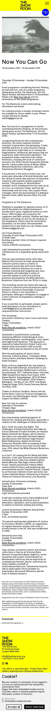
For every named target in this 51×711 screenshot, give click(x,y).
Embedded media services (18, 701)
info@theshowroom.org (13, 656)
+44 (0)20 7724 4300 (13, 658)
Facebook (7, 663)
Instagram (3, 663)
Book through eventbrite (14, 327)
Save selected (34, 706)
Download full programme (12, 623)
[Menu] (47, 3)
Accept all (14, 706)
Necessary (10, 699)
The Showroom (25, 5)
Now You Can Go (22, 97)
